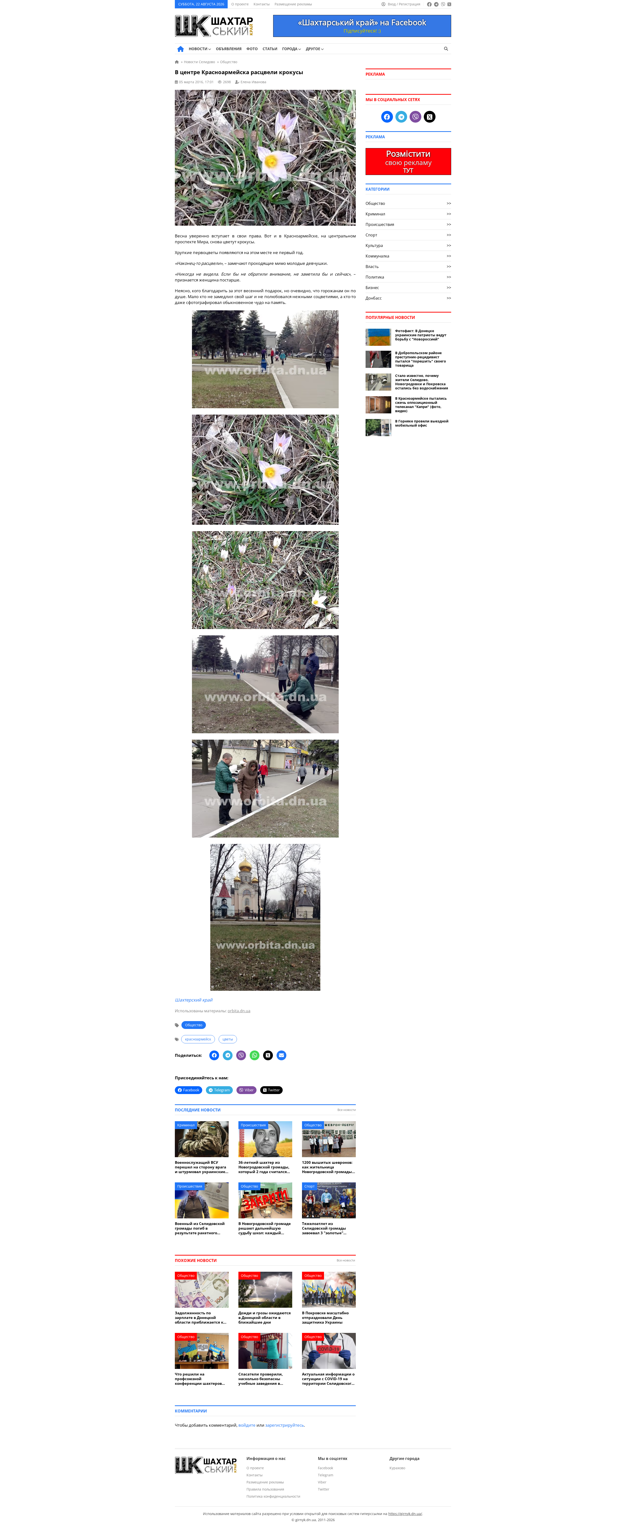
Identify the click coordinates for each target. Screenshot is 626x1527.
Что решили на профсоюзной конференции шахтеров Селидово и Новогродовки (200, 1379)
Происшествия (253, 1125)
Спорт (309, 1186)
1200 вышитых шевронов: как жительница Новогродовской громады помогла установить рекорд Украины (327, 1167)
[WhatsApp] (254, 1055)
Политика (408, 277)
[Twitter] (268, 1055)
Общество (193, 1025)
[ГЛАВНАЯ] (180, 49)
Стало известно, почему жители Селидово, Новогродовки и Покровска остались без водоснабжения (421, 381)
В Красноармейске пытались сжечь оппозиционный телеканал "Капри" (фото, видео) (421, 404)
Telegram (325, 1475)
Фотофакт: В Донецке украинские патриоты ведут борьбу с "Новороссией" (421, 335)
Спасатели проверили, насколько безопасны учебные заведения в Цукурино (260, 1379)
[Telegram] (228, 1055)
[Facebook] (214, 1055)
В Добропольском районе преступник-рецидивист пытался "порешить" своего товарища (420, 359)
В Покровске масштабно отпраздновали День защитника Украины (325, 1318)
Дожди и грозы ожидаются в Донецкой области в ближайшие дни (264, 1318)
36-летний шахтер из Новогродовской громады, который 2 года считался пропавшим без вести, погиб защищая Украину (263, 1167)
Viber (322, 1482)
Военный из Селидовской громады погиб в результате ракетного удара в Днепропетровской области (201, 1228)
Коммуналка (408, 256)
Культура (408, 245)
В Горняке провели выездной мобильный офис (421, 423)
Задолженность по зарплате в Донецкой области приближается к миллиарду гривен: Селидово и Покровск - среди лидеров (199, 1318)
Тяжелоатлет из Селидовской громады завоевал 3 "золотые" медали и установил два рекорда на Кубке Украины (328, 1228)
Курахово (397, 1468)
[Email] (281, 1055)
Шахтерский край (193, 1000)
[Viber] (241, 1055)
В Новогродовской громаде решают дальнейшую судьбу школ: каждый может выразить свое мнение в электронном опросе (264, 1228)
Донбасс (408, 298)
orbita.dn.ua (239, 1011)
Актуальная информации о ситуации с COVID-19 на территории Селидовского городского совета (328, 1379)
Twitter (323, 1489)
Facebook (325, 1468)
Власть (408, 266)
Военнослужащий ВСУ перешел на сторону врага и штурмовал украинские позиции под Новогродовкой (200, 1167)
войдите (247, 1425)
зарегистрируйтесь (284, 1425)
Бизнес (408, 287)
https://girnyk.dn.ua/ (405, 1513)
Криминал (186, 1125)
